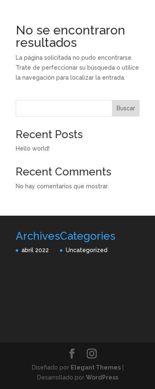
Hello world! (33, 148)
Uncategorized (86, 250)
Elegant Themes (96, 367)
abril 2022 (35, 250)
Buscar (126, 108)
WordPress (102, 377)
